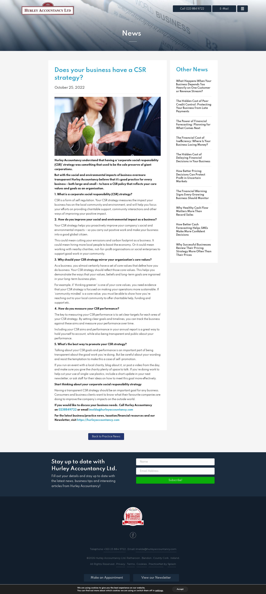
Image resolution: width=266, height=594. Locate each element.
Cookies (142, 564)
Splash (172, 564)
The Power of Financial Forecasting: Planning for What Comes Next (193, 125)
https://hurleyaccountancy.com (98, 420)
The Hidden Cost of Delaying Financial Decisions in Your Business (193, 158)
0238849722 (67, 409)
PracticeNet (156, 564)
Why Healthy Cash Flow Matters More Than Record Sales (192, 211)
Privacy (120, 564)
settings (159, 590)
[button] (175, 480)
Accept (180, 589)
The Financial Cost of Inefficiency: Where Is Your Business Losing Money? (193, 141)
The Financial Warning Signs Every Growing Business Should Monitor (192, 195)
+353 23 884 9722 (115, 549)
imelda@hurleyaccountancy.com (111, 409)
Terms (131, 564)
